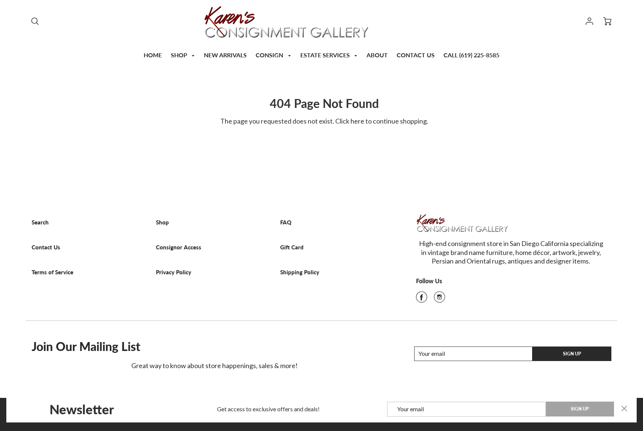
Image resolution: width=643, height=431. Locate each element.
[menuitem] (153, 55)
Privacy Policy (173, 272)
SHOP (180, 54)
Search (40, 222)
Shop (162, 222)
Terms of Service (52, 272)
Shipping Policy (299, 272)
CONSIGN (270, 54)
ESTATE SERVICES (325, 54)
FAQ (285, 222)
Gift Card (292, 247)
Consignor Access (178, 247)
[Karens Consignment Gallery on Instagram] (439, 299)
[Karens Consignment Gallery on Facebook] (421, 299)
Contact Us (46, 247)
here (357, 121)
